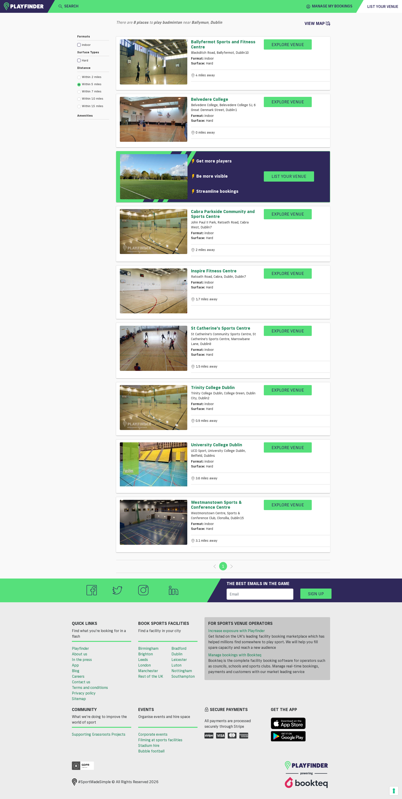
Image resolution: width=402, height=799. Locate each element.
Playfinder (80, 648)
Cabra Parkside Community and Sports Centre (223, 214)
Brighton (145, 654)
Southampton (183, 676)
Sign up (316, 593)
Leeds (143, 659)
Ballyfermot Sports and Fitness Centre (223, 44)
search (71, 6)
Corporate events (153, 734)
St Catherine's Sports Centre (220, 328)
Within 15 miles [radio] (92, 106)
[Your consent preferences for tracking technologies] (393, 790)
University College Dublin (216, 444)
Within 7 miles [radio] (91, 91)
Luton (176, 665)
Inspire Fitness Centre (214, 271)
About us (79, 654)
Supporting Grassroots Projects (98, 734)
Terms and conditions (90, 687)
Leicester (179, 659)
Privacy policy (84, 693)
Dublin (176, 654)
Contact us (81, 682)
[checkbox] (93, 44)
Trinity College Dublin (213, 387)
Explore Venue (287, 44)
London (144, 665)
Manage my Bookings (332, 6)
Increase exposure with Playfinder (236, 630)
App (75, 665)
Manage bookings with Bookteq (234, 655)
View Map (315, 23)
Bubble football (151, 751)
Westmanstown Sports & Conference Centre (216, 504)
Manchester (148, 670)
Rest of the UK (150, 676)
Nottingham (181, 670)
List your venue (382, 6)
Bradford (178, 648)
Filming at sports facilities (160, 740)
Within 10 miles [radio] (92, 98)
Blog (75, 670)
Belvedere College (209, 99)
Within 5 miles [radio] (91, 84)
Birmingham (148, 648)
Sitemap (79, 698)
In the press (82, 659)
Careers (78, 676)
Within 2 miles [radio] (91, 77)
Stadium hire (148, 745)
